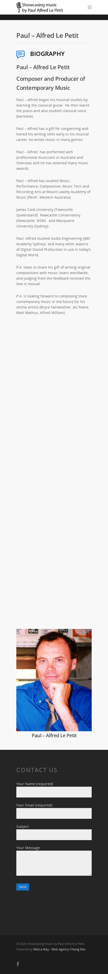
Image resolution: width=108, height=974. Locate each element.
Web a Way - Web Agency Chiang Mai (59, 949)
